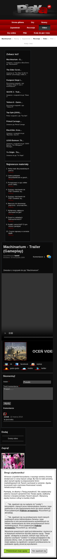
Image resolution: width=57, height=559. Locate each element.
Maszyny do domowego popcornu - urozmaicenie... (18, 204)
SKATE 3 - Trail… (13, 92)
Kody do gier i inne (42, 33)
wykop (39, 364)
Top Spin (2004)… (13, 113)
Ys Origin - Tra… (13, 152)
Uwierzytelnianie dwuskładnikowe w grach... (18, 176)
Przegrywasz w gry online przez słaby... (17, 183)
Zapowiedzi (15, 28)
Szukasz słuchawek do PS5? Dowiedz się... (16, 190)
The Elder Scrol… (13, 70)
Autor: (6, 382)
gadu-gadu (14, 368)
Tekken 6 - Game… (14, 102)
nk (11, 364)
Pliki (25, 33)
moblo (30, 368)
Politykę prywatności (29, 511)
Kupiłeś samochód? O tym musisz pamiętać (17, 225)
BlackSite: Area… (14, 130)
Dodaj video (13, 438)
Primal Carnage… (14, 121)
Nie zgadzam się (39, 551)
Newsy (44, 22)
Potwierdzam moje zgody (16, 551)
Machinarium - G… (14, 59)
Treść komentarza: (11, 386)
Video (44, 28)
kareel (17, 256)
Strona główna (18, 22)
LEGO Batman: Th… (15, 140)
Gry (32, 22)
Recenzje (31, 28)
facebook (24, 364)
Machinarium (7, 39)
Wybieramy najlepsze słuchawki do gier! (16, 211)
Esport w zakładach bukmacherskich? (15, 218)
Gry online (11, 33)
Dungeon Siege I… (14, 80)
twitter (43, 368)
